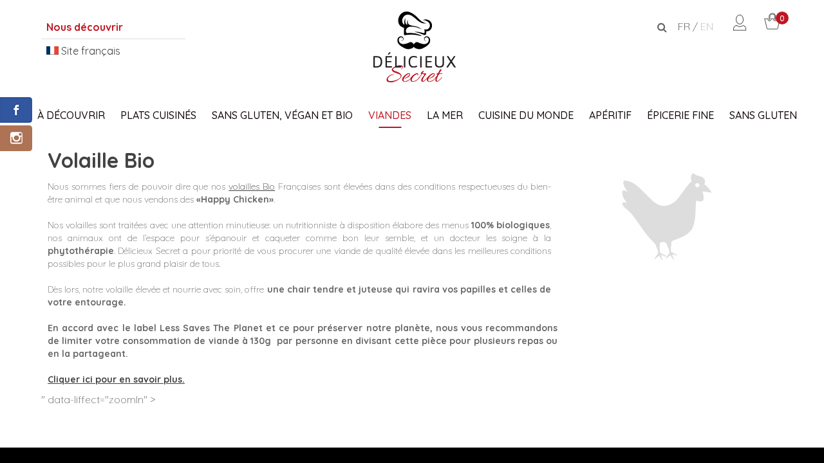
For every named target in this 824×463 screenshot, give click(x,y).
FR (684, 26)
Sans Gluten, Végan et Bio (282, 115)
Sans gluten (763, 115)
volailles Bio (252, 186)
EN (706, 26)
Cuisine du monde (526, 115)
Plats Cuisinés (158, 115)
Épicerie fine (680, 115)
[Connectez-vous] (740, 27)
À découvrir (71, 115)
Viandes (389, 115)
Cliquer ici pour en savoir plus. (116, 379)
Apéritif (610, 115)
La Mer (445, 115)
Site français (89, 50)
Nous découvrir (84, 27)
